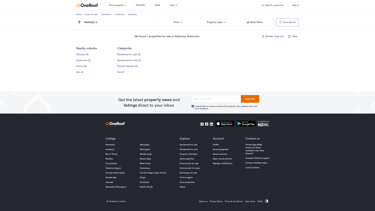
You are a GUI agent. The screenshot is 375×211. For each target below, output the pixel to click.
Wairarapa (144, 145)
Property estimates (188, 154)
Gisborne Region (113, 168)
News (157, 5)
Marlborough (146, 154)
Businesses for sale (188, 173)
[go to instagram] (202, 124)
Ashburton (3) (83, 60)
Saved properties (221, 149)
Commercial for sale (189, 163)
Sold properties (187, 159)
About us (203, 201)
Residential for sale (189, 145)
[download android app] (246, 124)
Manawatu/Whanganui (116, 187)
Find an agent (186, 178)
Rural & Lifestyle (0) (127, 66)
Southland (144, 182)
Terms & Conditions (234, 201)
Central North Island (115, 173)
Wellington (145, 149)
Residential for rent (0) (129, 60)
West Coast (145, 163)
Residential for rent (189, 149)
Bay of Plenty (111, 154)
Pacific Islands (146, 187)
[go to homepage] (87, 5)
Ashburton (120, 14)
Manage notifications (222, 163)
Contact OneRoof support (258, 158)
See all (79, 72)
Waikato (109, 159)
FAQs (260, 201)
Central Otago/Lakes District (153, 173)
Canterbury (106, 14)
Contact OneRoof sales (256, 163)
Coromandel (111, 163)
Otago (142, 178)
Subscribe (250, 99)
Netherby (132, 14)
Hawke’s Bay (111, 178)
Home (79, 14)
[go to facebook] (206, 124)
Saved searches (220, 154)
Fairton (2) (81, 66)
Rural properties (187, 182)
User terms (250, 201)
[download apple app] (224, 124)
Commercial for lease (190, 168)
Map (295, 36)
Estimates (140, 5)
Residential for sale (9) (128, 54)
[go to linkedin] (211, 124)
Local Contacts (252, 168)
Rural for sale (91, 14)
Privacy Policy (216, 201)
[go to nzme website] (264, 124)
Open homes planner (222, 159)
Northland (110, 145)
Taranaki (109, 182)
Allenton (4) (82, 54)
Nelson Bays (145, 159)
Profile (216, 145)
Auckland (109, 149)
